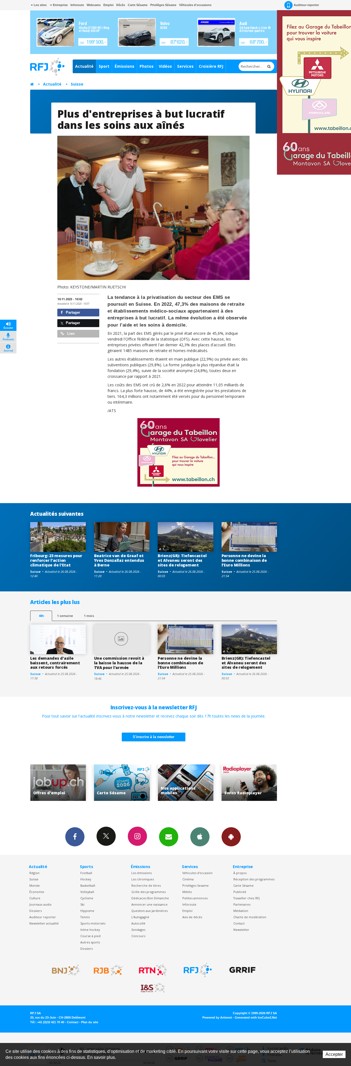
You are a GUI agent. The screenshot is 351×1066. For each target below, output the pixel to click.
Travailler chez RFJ (246, 898)
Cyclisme (86, 898)
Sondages (138, 929)
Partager (72, 312)
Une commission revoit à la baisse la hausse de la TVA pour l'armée (119, 663)
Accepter (334, 1054)
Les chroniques (142, 879)
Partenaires (241, 904)
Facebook (74, 836)
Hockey (85, 879)
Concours (138, 936)
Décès (120, 5)
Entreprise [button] (60, 5)
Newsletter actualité (44, 923)
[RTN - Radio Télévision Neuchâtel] (153, 970)
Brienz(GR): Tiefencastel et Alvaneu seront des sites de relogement (182, 560)
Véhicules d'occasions (195, 5)
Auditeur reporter (42, 917)
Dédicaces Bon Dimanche (150, 898)
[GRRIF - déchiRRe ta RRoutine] (242, 970)
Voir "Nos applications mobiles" (134, 782)
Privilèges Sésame (163, 5)
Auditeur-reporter (306, 5)
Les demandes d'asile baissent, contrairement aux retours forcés (55, 663)
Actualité (84, 66)
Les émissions (141, 873)
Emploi (108, 5)
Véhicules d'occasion (197, 873)
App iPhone (200, 836)
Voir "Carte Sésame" (70, 782)
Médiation (240, 910)
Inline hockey (90, 929)
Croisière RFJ (211, 66)
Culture (34, 898)
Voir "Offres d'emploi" (262, 782)
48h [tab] (41, 616)
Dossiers (35, 910)
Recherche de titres (146, 885)
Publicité (239, 892)
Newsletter (241, 929)
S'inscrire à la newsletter (153, 737)
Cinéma (188, 879)
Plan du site (89, 1022)
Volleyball (87, 892)
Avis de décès (192, 917)
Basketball (87, 885)
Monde (34, 885)
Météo (187, 892)
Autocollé (138, 923)
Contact (239, 923)
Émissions (124, 66)
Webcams (94, 5)
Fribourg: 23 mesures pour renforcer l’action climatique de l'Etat (56, 560)
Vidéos (165, 66)
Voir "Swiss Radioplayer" (198, 782)
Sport (104, 66)
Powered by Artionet (217, 1017)
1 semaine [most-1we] (65, 616)
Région (34, 873)
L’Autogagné (140, 917)
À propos (240, 873)
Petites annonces (195, 898)
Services (185, 66)
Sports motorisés (92, 923)
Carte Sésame (138, 5)
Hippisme (87, 910)
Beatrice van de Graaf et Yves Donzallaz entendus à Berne (119, 560)
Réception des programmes (253, 879)
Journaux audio (40, 904)
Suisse (77, 84)
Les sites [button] (40, 5)
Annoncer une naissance (149, 904)
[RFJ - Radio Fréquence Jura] (197, 970)
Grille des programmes (148, 892)
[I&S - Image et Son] (153, 988)
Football (86, 873)
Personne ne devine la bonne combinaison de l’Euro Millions (244, 560)
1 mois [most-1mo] (89, 616)
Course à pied (90, 936)
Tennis (85, 917)
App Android (231, 836)
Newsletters (168, 836)
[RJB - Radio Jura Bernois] (108, 970)
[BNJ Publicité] (63, 970)
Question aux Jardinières (149, 910)
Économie (36, 892)
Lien (70, 333)
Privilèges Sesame (195, 885)
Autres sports (90, 942)
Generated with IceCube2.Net (256, 1017)
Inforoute (77, 5)
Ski (82, 904)
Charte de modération (249, 917)
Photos (147, 66)
